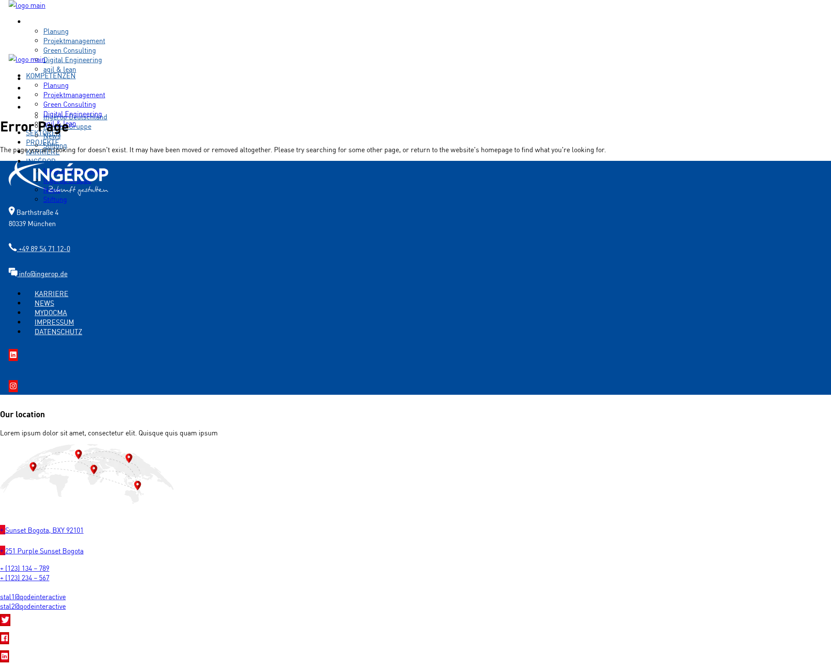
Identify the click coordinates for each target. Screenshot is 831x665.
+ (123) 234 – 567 (24, 577)
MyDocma (51, 312)
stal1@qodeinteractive (33, 596)
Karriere (51, 293)
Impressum (54, 321)
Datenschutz (58, 331)
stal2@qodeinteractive (33, 606)
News (44, 302)
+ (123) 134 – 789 (24, 567)
